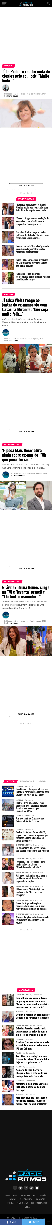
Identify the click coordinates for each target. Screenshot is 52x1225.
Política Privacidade (39, 1203)
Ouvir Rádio (25, 1195)
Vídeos (27, 1206)
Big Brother (40, 1199)
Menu (15, 1195)
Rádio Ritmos (12, 341)
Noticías (43, 1195)
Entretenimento (26, 1199)
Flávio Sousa (12, 96)
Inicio (7, 1195)
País (34, 1195)
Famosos (13, 1199)
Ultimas (11, 1203)
